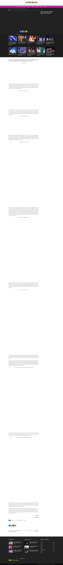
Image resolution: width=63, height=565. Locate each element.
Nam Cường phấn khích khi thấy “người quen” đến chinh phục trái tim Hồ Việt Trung (50, 43)
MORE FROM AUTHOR (18, 34)
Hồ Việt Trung (12, 520)
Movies (33, 6)
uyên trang (24, 520)
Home (17, 6)
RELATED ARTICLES (11, 34)
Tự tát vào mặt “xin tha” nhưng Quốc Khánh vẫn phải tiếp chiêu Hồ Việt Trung (40, 54)
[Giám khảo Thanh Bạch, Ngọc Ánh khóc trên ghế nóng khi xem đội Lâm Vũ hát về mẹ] (50, 50)
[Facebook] (20, 31)
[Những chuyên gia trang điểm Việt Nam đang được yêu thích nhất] (27, 551)
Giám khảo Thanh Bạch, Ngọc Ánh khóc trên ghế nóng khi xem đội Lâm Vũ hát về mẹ (50, 54)
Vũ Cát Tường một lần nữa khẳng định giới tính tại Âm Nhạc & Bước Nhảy (15, 531)
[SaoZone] (31, 3)
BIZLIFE (45, 6)
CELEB (20, 6)
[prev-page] (52, 34)
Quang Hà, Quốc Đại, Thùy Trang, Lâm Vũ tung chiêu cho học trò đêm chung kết (31, 54)
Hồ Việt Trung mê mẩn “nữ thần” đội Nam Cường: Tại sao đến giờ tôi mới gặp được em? (41, 43)
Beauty (37, 6)
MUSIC (24, 6)
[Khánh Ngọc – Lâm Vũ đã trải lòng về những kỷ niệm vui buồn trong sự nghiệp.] (22, 50)
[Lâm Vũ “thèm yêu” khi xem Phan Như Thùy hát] (31, 38)
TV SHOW (28, 6)
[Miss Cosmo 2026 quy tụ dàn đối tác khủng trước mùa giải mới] (11, 543)
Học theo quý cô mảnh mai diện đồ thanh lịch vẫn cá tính (32, 531)
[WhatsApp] (26, 31)
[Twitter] (22, 31)
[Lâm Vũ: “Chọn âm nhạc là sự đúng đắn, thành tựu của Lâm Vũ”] (13, 50)
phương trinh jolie (20, 520)
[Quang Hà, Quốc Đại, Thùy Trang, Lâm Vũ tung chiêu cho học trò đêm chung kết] (31, 50)
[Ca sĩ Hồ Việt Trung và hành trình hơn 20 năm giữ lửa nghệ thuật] (22, 38)
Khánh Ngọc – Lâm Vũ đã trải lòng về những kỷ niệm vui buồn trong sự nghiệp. (22, 54)
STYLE (41, 6)
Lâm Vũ (16, 520)
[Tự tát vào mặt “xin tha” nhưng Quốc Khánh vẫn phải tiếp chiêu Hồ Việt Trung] (41, 50)
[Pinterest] (24, 31)
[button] (53, 6)
